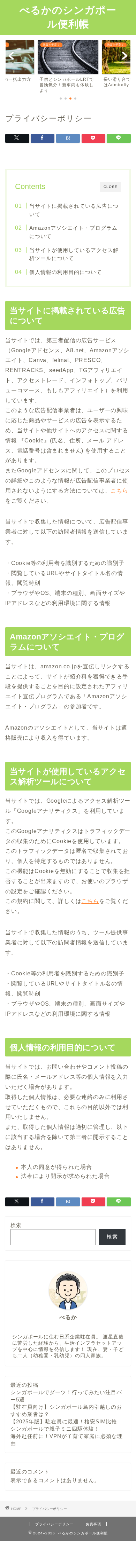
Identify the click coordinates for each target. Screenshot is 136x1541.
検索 (16, 1225)
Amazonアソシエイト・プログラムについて (73, 232)
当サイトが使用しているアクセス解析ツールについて (74, 254)
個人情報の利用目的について (65, 272)
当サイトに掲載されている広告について (74, 210)
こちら (119, 491)
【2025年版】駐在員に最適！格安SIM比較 (63, 1421)
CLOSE (111, 187)
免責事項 (93, 1524)
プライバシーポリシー (54, 1524)
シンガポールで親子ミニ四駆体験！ (55, 1429)
